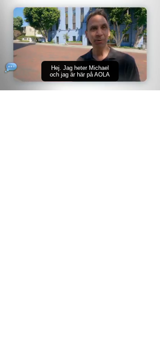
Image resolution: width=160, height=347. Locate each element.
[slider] (80, 71)
